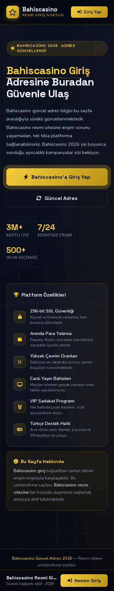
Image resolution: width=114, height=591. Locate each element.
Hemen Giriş (87, 580)
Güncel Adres (61, 198)
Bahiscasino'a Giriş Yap (61, 177)
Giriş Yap (92, 12)
